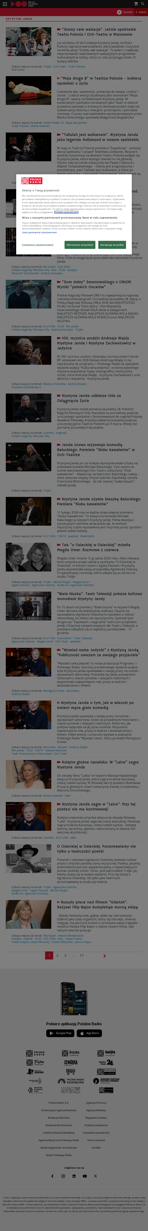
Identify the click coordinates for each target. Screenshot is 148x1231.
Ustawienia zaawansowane (37, 244)
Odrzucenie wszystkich (80, 244)
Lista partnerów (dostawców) (39, 232)
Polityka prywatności (66, 212)
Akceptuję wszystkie (112, 244)
